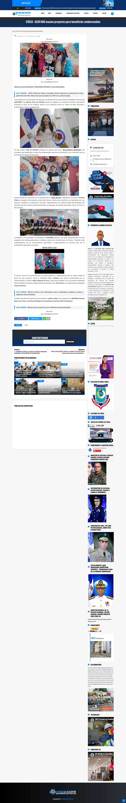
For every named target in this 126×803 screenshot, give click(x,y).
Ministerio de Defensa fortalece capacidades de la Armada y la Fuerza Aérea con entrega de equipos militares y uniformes (26, 373)
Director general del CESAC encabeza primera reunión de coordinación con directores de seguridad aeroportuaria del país (49, 8)
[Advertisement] (93, 35)
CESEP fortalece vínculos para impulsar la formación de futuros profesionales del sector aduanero (72, 391)
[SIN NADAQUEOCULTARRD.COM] (63, 795)
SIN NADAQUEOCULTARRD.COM (67, 799)
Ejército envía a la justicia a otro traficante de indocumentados (49, 307)
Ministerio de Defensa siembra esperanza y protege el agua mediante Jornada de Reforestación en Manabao (73, 374)
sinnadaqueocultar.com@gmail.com (102, 160)
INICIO (42, 13)
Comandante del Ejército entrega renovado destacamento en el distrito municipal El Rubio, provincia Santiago (26, 391)
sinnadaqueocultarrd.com (100, 164)
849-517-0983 (96, 156)
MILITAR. (26, 325)
